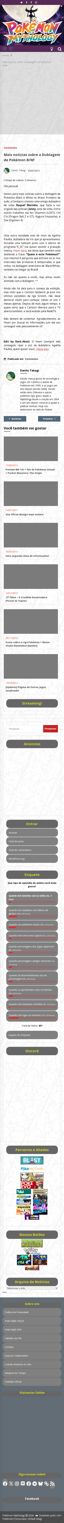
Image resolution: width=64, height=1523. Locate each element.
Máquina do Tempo (15, 1373)
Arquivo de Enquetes (20, 1035)
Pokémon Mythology (13, 1515)
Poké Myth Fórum (14, 1320)
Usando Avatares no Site (18, 1364)
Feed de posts (16, 841)
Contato (9, 1346)
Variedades (10, 147)
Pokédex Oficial (13, 1381)
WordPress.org (16, 858)
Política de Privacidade (17, 1312)
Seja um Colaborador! (16, 1355)
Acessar (13, 832)
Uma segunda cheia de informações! (27, 555)
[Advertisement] (32, 102)
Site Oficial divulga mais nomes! (24, 514)
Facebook (32, 1499)
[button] (51, 48)
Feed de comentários (20, 850)
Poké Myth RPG (13, 1329)
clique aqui (19, 250)
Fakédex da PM (13, 1338)
